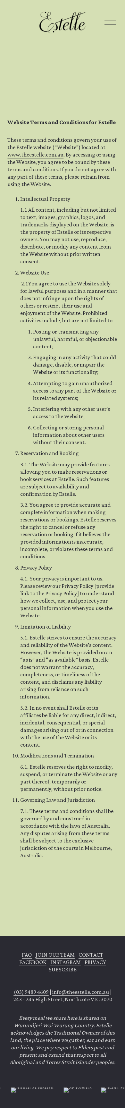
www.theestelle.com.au (35, 154)
